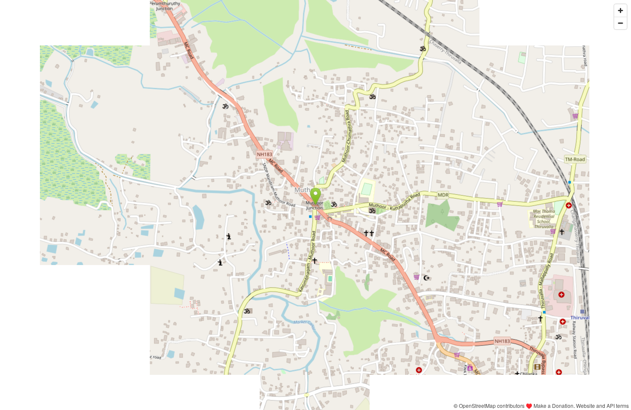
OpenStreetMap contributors (492, 405)
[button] (315, 196)
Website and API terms (602, 405)
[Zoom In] (620, 10)
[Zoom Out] (620, 23)
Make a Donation (553, 405)
